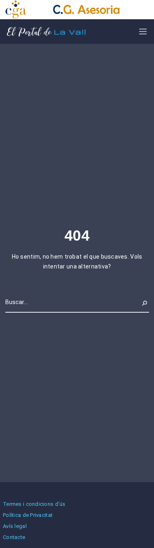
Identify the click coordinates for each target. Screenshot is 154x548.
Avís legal (15, 526)
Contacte (14, 537)
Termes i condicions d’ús (34, 504)
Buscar (140, 302)
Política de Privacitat (28, 515)
